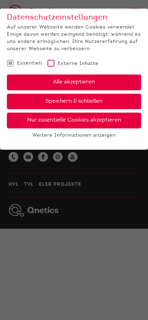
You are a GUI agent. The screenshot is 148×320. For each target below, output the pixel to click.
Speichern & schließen (74, 101)
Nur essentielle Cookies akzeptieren (74, 120)
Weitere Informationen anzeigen (74, 135)
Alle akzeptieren (74, 82)
